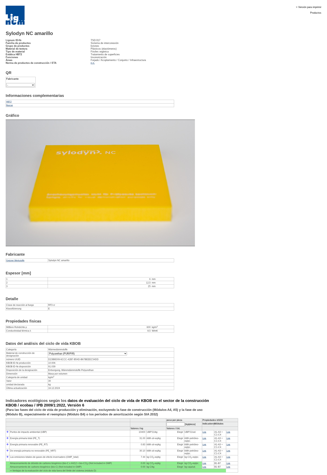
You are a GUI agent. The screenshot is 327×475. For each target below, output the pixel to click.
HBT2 (9, 101)
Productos (315, 12)
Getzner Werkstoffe (15, 260)
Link (204, 432)
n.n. (93, 63)
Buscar (9, 105)
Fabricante (12, 78)
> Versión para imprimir (308, 7)
